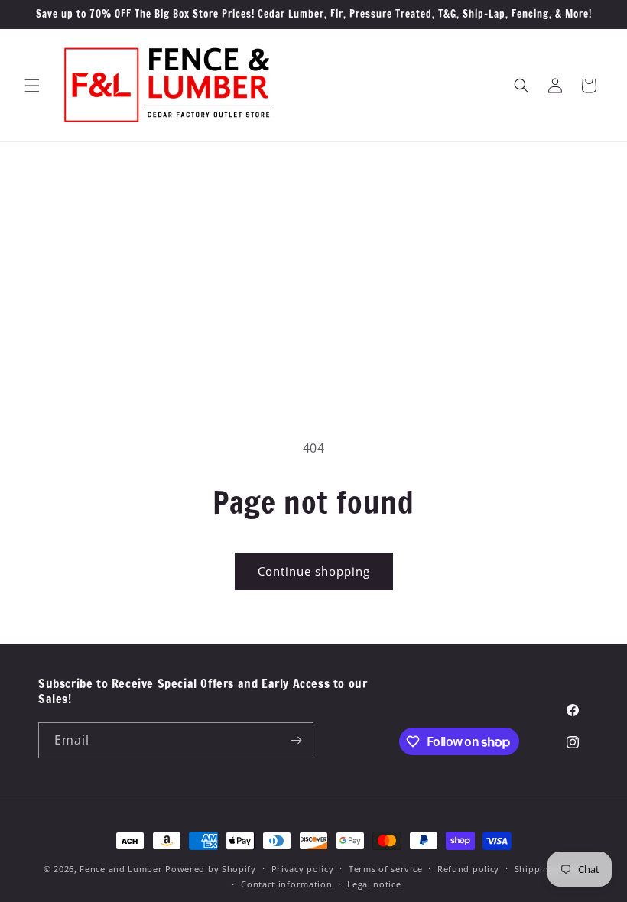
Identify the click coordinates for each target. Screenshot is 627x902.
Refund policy (468, 868)
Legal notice (374, 884)
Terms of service (385, 868)
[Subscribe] (296, 740)
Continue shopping (314, 571)
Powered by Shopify (210, 868)
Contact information (286, 884)
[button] (32, 85)
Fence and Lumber (121, 868)
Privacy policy (302, 868)
